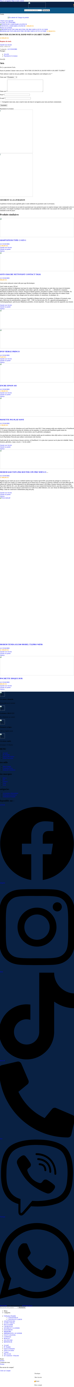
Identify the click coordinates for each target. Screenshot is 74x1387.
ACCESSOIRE (10, 22)
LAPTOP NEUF (13, 1317)
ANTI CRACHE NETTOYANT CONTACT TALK (20, 274)
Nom (2, 94)
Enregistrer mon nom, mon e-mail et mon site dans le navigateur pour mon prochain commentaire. (32, 102)
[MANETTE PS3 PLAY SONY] (37, 416)
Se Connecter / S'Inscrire (11, 1355)
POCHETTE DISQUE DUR (11, 678)
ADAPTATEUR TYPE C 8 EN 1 (13, 240)
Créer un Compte (5, 1370)
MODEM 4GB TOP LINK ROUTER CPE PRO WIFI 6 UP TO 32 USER (23, 31)
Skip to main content (17, 1)
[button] (5, 249)
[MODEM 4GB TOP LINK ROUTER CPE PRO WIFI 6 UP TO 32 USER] (37, 468)
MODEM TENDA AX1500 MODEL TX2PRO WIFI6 (21, 644)
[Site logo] (37, 7)
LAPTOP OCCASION (15, 1319)
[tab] (6, 54)
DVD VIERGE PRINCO (10, 352)
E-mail (2, 98)
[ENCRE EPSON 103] (37, 382)
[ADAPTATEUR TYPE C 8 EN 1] (37, 236)
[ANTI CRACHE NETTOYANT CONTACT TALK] (37, 270)
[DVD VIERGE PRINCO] (37, 328)
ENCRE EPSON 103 (8, 386)
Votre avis (3, 91)
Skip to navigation (5, 1)
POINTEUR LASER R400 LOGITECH (13, 26)
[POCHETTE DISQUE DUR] (37, 675)
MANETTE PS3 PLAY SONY (12, 420)
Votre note (3, 77)
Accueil (2, 22)
